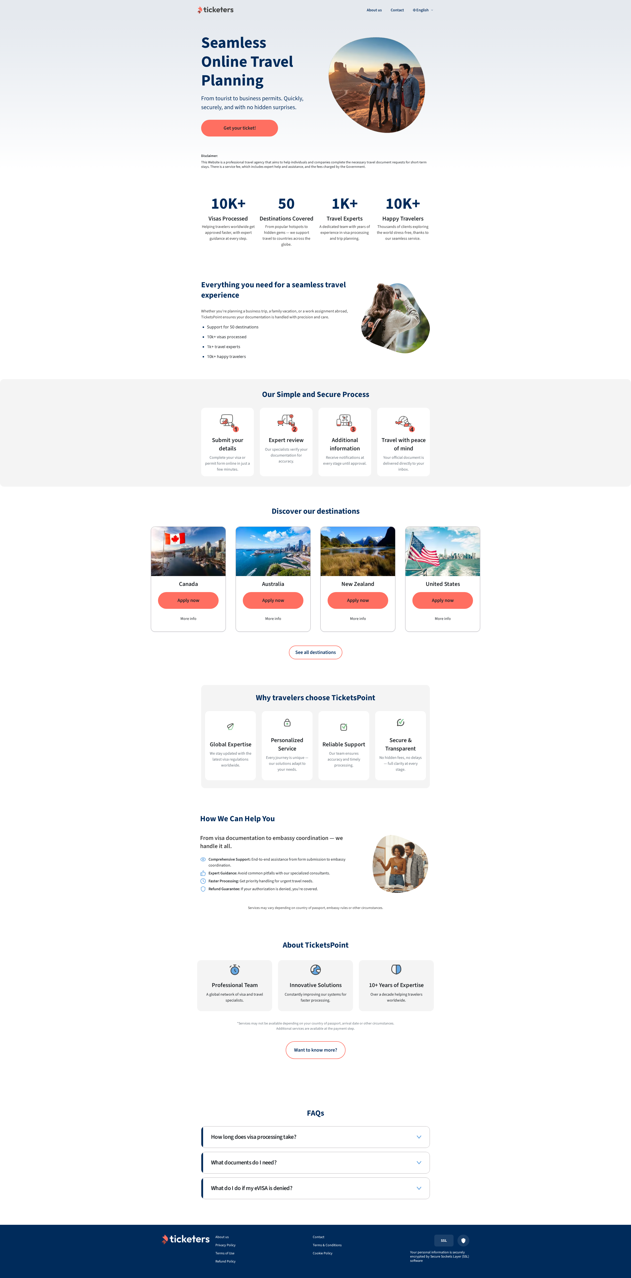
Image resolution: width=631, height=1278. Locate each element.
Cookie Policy (323, 1253)
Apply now (188, 600)
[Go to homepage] (215, 10)
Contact (397, 10)
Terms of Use (224, 1253)
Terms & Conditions (327, 1245)
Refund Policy (225, 1261)
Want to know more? (315, 1050)
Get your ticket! (240, 128)
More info (188, 618)
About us (374, 10)
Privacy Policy (225, 1245)
